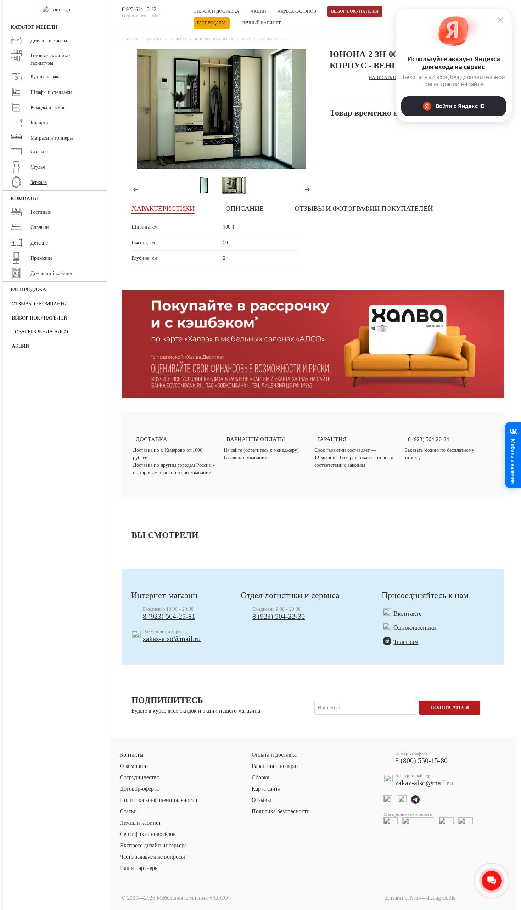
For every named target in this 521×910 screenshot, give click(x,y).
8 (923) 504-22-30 (278, 616)
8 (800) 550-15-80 (421, 760)
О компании (135, 766)
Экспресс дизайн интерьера (153, 845)
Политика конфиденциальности (158, 800)
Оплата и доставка (216, 11)
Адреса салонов (297, 11)
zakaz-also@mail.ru (172, 638)
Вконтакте (407, 613)
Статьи (128, 811)
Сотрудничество (139, 777)
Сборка (260, 777)
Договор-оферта (139, 789)
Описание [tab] (244, 208)
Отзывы (261, 800)
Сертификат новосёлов (148, 834)
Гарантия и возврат (275, 766)
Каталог (154, 39)
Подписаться (449, 707)
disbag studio (441, 898)
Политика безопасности (281, 811)
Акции (258, 11)
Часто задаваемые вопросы (152, 857)
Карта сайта (266, 789)
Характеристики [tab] (163, 208)
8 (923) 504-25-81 (169, 616)
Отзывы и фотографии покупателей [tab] (364, 208)
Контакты (132, 755)
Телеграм (405, 641)
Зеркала (179, 39)
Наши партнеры (139, 868)
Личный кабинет (261, 23)
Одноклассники (415, 627)
